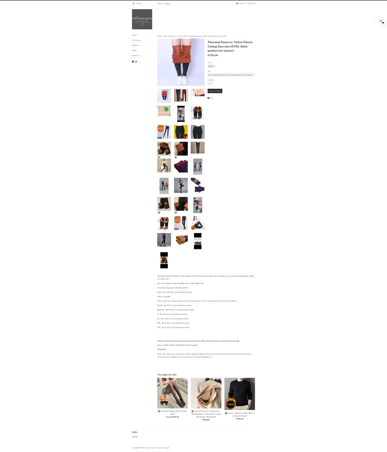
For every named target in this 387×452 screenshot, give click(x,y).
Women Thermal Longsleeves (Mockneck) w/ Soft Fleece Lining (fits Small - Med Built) (206, 414)
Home (134, 35)
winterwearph (150, 448)
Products (135, 45)
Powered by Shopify (162, 448)
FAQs (134, 50)
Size (209, 71)
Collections (136, 40)
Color (210, 62)
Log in (159, 3)
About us (135, 55)
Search (135, 436)
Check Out (251, 3)
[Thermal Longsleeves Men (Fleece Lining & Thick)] (239, 394)
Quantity (211, 80)
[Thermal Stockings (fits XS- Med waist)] (172, 393)
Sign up (168, 3)
